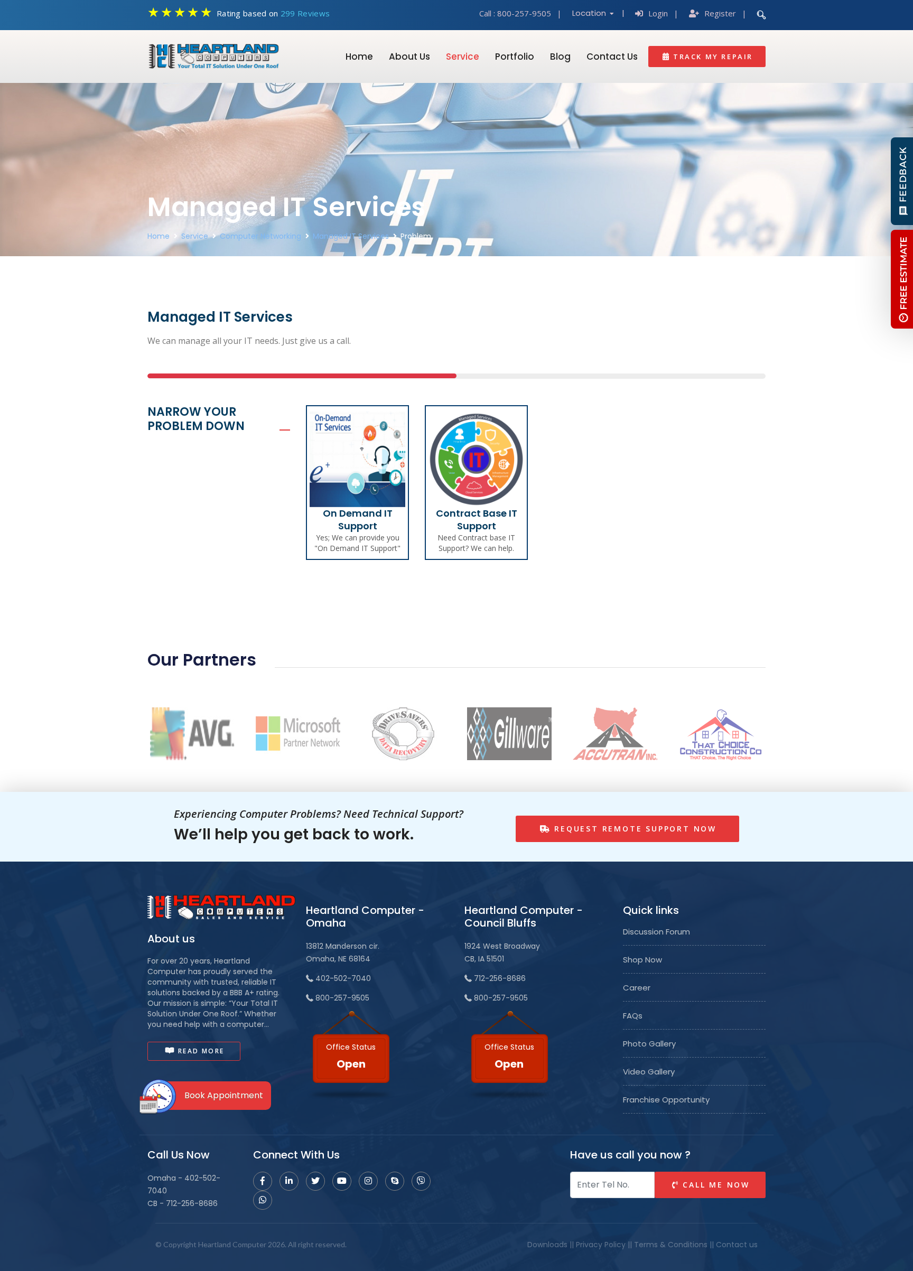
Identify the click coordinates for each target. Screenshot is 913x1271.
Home (359, 56)
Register (720, 13)
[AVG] (192, 732)
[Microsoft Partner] (298, 732)
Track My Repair (711, 56)
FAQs (632, 1016)
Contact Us (612, 56)
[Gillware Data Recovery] (509, 732)
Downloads (547, 1244)
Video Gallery (649, 1072)
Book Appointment (223, 1095)
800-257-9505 (524, 13)
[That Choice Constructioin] (720, 732)
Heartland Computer (232, 1244)
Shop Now (642, 960)
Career (636, 988)
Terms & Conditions (670, 1244)
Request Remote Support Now (633, 829)
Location (590, 12)
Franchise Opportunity (666, 1100)
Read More (199, 1050)
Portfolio (514, 56)
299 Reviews (305, 13)
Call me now (714, 1185)
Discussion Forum (656, 932)
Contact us (737, 1244)
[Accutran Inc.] (615, 732)
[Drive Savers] (403, 732)
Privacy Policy (601, 1244)
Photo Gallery (649, 1044)
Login (658, 13)
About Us (409, 56)
